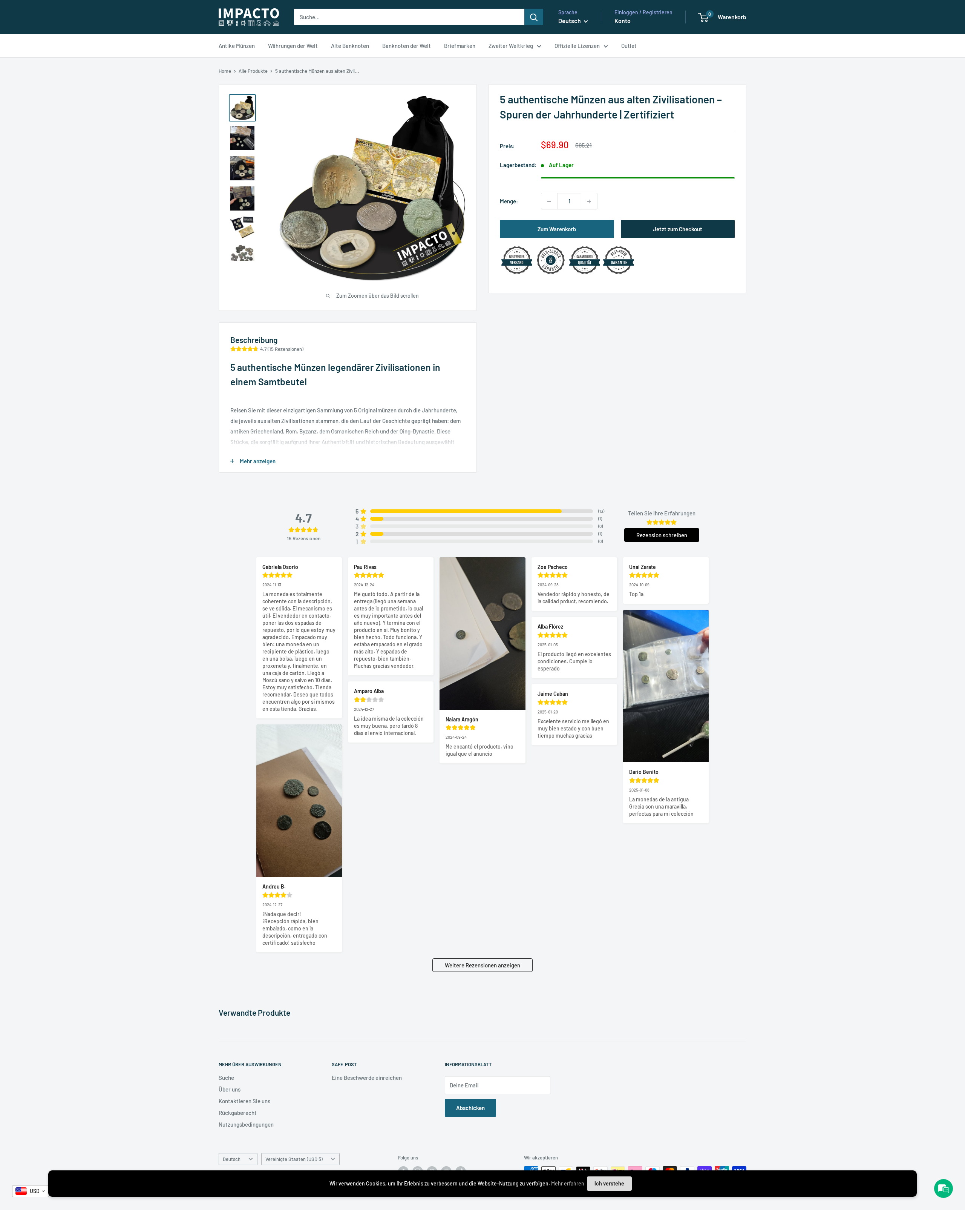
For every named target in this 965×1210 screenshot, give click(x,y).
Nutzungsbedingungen (246, 1124)
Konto (622, 20)
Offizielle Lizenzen (577, 45)
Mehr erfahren (567, 1183)
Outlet (629, 45)
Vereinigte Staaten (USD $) (294, 1159)
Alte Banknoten (350, 45)
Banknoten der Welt (406, 45)
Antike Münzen (237, 45)
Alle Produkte (253, 71)
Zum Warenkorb (557, 229)
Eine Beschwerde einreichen (367, 1077)
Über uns (229, 1089)
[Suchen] (533, 17)
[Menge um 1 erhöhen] (589, 201)
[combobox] (30, 1191)
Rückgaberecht (238, 1112)
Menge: (509, 201)
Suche (226, 1077)
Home (225, 71)
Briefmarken (459, 45)
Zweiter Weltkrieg (511, 45)
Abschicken (470, 1107)
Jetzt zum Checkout (677, 229)
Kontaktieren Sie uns (244, 1101)
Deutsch (231, 1159)
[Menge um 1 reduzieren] (549, 201)
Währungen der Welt (293, 45)
